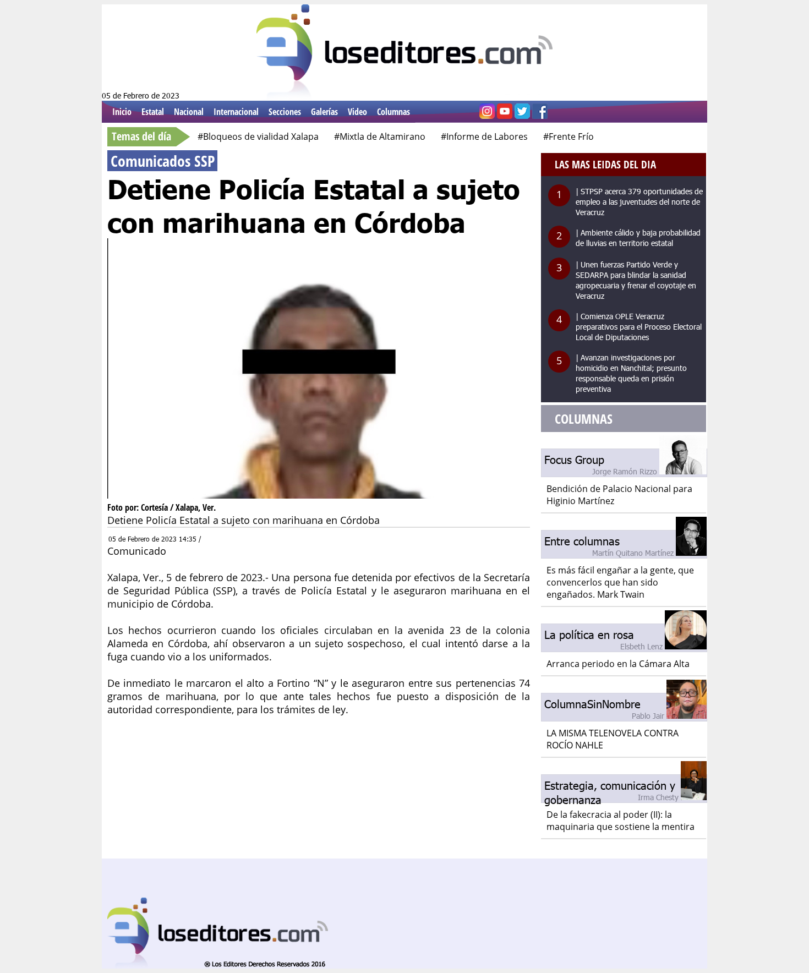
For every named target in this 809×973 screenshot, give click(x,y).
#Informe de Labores (484, 136)
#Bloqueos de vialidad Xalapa (258, 136)
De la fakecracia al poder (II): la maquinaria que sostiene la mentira (620, 820)
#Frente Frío (568, 136)
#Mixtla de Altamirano (379, 136)
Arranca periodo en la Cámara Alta (618, 664)
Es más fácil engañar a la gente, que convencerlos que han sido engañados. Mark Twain (620, 582)
